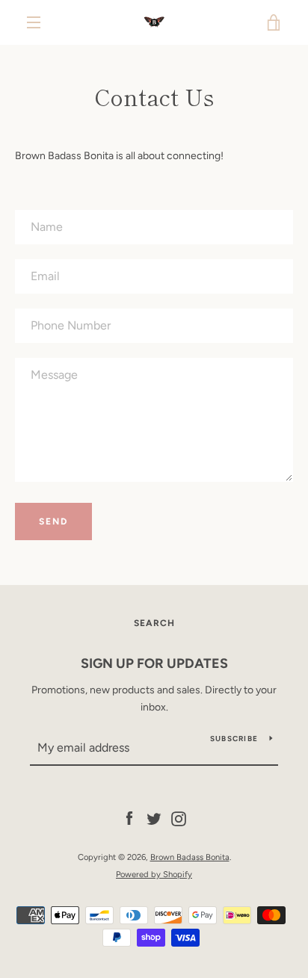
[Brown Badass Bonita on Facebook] (129, 818)
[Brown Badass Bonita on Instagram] (178, 818)
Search (154, 623)
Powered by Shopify (154, 874)
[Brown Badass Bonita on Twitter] (154, 818)
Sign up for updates (154, 663)
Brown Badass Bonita (190, 857)
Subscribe (234, 738)
